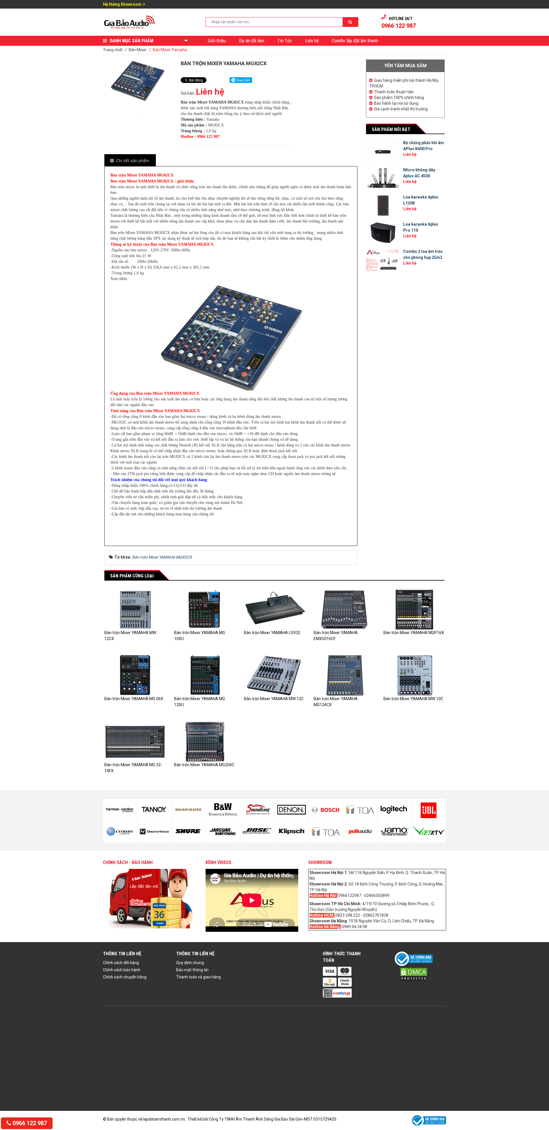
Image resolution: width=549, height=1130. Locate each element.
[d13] (257, 810)
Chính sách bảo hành (121, 970)
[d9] (189, 810)
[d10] (189, 831)
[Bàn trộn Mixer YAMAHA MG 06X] (135, 675)
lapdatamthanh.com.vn (164, 1119)
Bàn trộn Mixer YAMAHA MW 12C (274, 698)
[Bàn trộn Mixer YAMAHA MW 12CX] (135, 609)
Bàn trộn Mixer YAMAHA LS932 (272, 632)
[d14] (257, 832)
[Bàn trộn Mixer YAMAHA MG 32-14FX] (135, 741)
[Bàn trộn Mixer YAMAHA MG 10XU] (204, 609)
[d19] (360, 810)
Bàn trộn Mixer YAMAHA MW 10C (413, 698)
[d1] (394, 810)
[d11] (223, 810)
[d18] (326, 832)
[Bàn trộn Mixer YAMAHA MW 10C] (414, 675)
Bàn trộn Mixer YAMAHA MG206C (204, 764)
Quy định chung (190, 962)
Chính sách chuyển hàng (124, 977)
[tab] (130, 160)
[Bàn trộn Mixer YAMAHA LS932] (274, 609)
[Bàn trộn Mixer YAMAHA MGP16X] (414, 609)
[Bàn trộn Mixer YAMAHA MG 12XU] (204, 675)
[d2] (394, 831)
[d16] (291, 832)
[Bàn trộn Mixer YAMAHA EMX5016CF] (344, 609)
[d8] (154, 832)
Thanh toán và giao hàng (198, 977)
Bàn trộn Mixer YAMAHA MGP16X (413, 632)
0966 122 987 (29, 1123)
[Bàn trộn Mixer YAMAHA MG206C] (204, 741)
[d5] (120, 810)
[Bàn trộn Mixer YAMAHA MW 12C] (274, 675)
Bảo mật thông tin (192, 970)
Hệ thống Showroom (122, 4)
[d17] (326, 810)
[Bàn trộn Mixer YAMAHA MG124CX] (344, 675)
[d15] (291, 810)
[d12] (223, 832)
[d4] (429, 831)
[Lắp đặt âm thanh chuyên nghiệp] (129, 21)
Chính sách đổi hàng (121, 962)
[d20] (360, 832)
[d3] (429, 810)
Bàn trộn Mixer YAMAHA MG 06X (133, 698)
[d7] (154, 810)
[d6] (120, 831)
